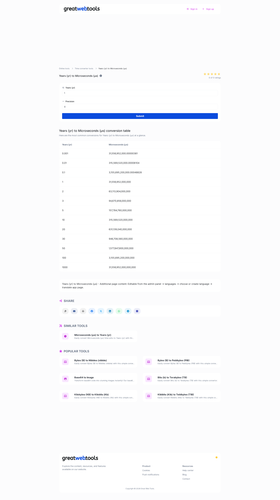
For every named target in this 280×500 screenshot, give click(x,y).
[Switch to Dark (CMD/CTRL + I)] (216, 457)
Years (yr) (70, 87)
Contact (186, 479)
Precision (69, 101)
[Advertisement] (140, 44)
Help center (188, 470)
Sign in (193, 9)
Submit (140, 116)
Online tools (64, 68)
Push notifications (150, 474)
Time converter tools (84, 68)
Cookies (146, 470)
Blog (184, 474)
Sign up (210, 9)
